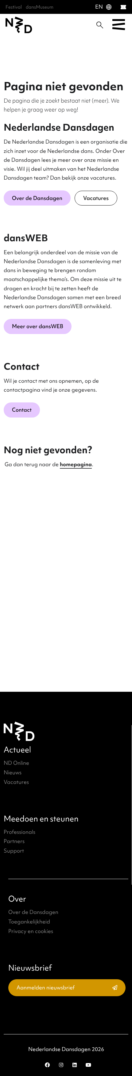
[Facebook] (47, 1064)
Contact (22, 409)
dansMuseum (39, 7)
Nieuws (12, 772)
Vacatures (96, 198)
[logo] (19, 25)
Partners (14, 841)
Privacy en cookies (30, 931)
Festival (14, 7)
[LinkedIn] (74, 1064)
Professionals (19, 831)
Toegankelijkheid (29, 921)
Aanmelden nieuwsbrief (46, 987)
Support (14, 850)
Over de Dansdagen (37, 198)
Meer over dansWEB (37, 326)
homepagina (76, 464)
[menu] (118, 25)
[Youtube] (88, 1064)
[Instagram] (61, 1064)
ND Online (16, 762)
